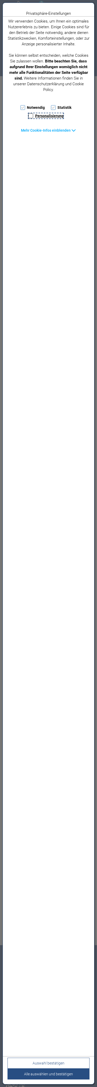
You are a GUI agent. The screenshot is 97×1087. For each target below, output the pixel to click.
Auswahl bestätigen (48, 1063)
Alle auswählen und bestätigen (48, 1074)
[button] (48, 130)
